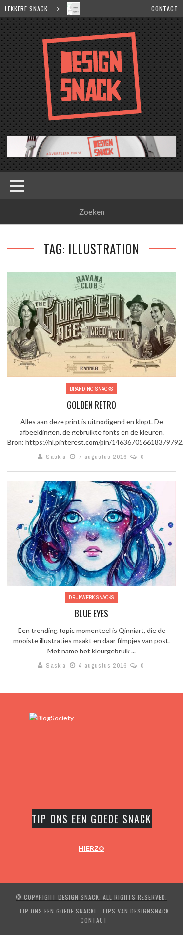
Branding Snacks (91, 388)
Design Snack (78, 897)
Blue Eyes (91, 613)
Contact (164, 8)
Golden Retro (91, 404)
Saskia (56, 457)
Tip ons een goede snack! (57, 911)
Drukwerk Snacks (91, 597)
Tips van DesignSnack (135, 911)
